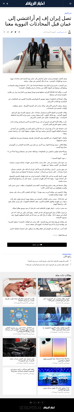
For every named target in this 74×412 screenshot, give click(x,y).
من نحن (39, 406)
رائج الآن (55, 235)
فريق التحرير (60, 32)
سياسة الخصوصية (33, 406)
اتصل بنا (21, 406)
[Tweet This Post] (15, 32)
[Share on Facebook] (19, 32)
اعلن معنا (26, 406)
